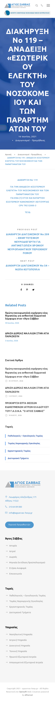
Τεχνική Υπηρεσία (18, 651)
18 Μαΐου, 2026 (15, 415)
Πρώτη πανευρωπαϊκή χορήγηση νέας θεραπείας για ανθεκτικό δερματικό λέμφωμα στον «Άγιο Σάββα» (26, 316)
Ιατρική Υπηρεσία (18, 640)
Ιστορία (13, 545)
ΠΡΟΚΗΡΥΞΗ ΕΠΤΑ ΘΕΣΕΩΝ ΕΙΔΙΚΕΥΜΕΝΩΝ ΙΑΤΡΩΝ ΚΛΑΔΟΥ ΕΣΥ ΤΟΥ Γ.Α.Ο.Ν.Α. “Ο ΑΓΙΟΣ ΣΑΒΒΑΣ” (27, 407)
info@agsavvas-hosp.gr (20, 513)
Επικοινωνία (15, 573)
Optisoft (23, 692)
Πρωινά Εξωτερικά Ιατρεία (22, 657)
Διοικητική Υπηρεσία (19, 645)
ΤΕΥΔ (27, 212)
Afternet (29, 695)
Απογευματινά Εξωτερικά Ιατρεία (26, 662)
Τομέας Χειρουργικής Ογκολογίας (24, 443)
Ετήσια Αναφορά (17, 568)
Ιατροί (12, 551)
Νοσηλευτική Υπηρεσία (20, 634)
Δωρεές (13, 557)
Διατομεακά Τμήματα (18, 458)
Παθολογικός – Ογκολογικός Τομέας (25, 436)
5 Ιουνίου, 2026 (11, 341)
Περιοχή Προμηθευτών (19, 525)
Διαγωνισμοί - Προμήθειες (30, 140)
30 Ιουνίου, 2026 (12, 323)
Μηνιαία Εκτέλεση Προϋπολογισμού (27, 562)
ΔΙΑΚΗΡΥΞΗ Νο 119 (27, 180)
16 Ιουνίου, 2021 (27, 136)
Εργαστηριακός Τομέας (19, 451)
